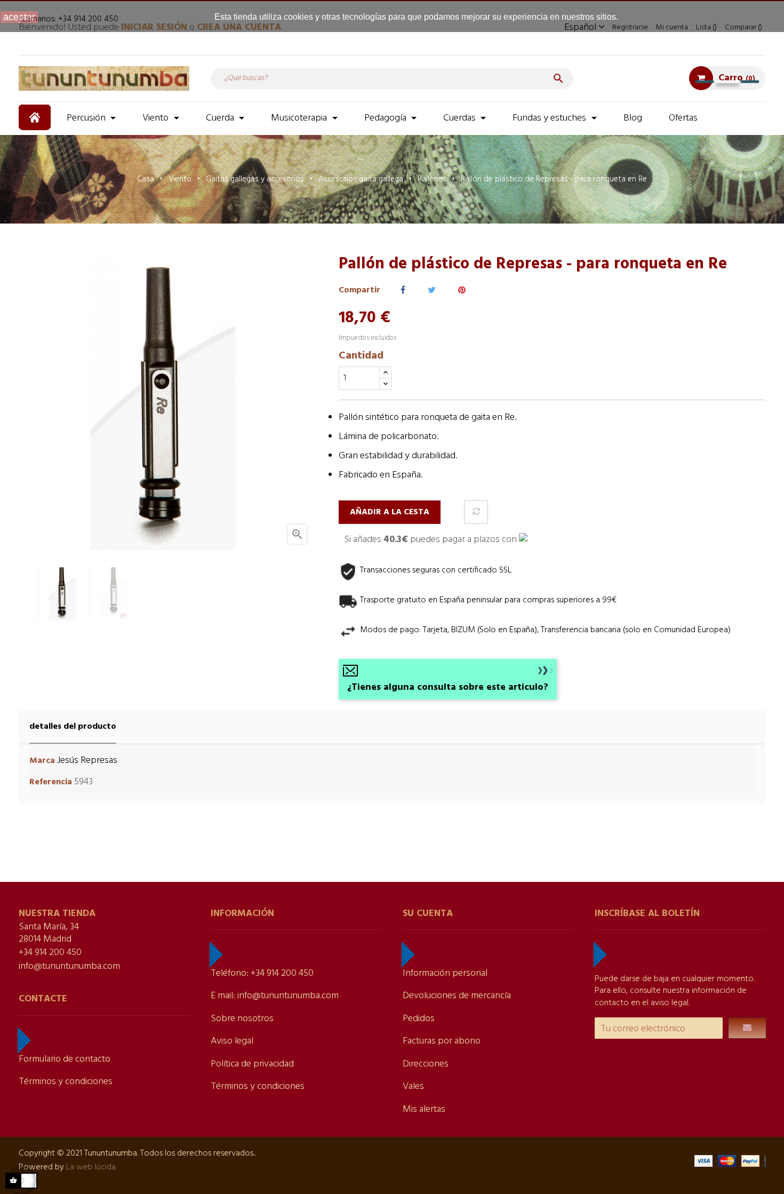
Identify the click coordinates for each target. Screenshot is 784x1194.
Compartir (403, 290)
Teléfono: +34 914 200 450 (262, 973)
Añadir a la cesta (389, 512)
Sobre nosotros (242, 1018)
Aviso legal (232, 1041)
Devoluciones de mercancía (457, 996)
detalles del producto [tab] (72, 727)
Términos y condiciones (66, 1081)
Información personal (445, 973)
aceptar (19, 17)
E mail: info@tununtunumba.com (275, 996)
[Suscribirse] (747, 1028)
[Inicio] (36, 117)
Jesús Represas (87, 760)
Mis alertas (424, 1109)
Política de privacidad (252, 1064)
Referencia (50, 782)
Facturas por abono (442, 1041)
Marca (42, 761)
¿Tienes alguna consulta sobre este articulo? (447, 687)
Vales (413, 1086)
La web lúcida (91, 1167)
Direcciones (426, 1064)
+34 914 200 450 (50, 952)
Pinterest (462, 290)
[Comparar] (476, 512)
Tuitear (432, 290)
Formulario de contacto (64, 1059)
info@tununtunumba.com (69, 966)
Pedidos (419, 1018)
